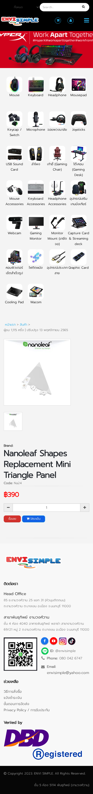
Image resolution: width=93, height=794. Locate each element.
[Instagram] (62, 641)
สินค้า (23, 324)
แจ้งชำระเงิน (13, 697)
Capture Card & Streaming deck (78, 238)
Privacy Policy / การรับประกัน (27, 710)
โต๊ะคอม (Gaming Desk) (78, 169)
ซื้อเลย (12, 518)
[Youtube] (53, 641)
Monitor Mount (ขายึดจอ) (57, 238)
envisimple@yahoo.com (68, 672)
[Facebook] (44, 641)
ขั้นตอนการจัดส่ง (16, 703)
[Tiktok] (71, 641)
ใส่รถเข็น (35, 518)
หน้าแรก (10, 324)
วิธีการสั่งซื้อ (13, 691)
